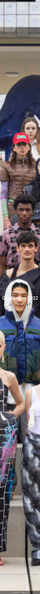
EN (33, 0)
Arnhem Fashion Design (4, 0)
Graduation (11, 0)
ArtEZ (36, 588)
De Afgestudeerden (16, 592)
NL (34, 0)
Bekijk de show (25, 592)
